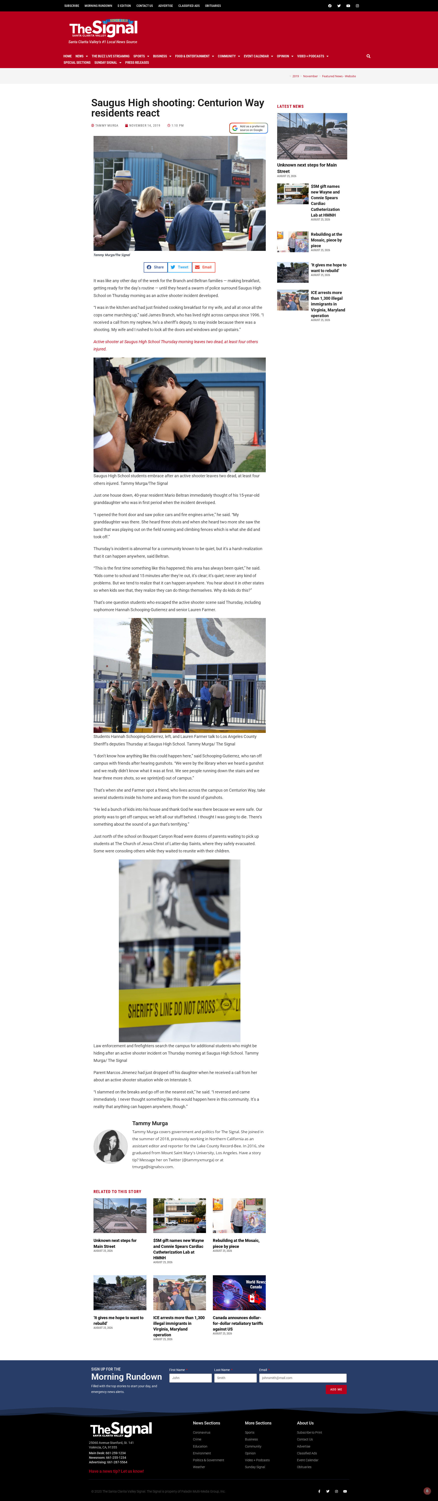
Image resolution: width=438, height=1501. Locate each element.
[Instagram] (357, 5)
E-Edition (124, 6)
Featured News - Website (339, 76)
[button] (368, 56)
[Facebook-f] (319, 1491)
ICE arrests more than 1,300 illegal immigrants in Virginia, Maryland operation (328, 304)
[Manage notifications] (427, 1491)
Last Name (222, 1370)
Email (263, 1370)
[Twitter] (339, 5)
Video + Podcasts (310, 56)
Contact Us (144, 6)
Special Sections (77, 63)
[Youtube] (348, 5)
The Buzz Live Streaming (111, 56)
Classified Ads (189, 6)
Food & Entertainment (192, 56)
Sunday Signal (105, 63)
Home (67, 56)
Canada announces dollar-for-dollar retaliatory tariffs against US (238, 1323)
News (79, 56)
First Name (177, 1370)
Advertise (165, 6)
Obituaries (213, 6)
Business (160, 56)
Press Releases (137, 63)
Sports (139, 56)
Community (227, 56)
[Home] (287, 76)
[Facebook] (329, 5)
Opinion (283, 56)
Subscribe (71, 6)
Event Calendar (256, 56)
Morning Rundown (98, 6)
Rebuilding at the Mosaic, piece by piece (326, 240)
